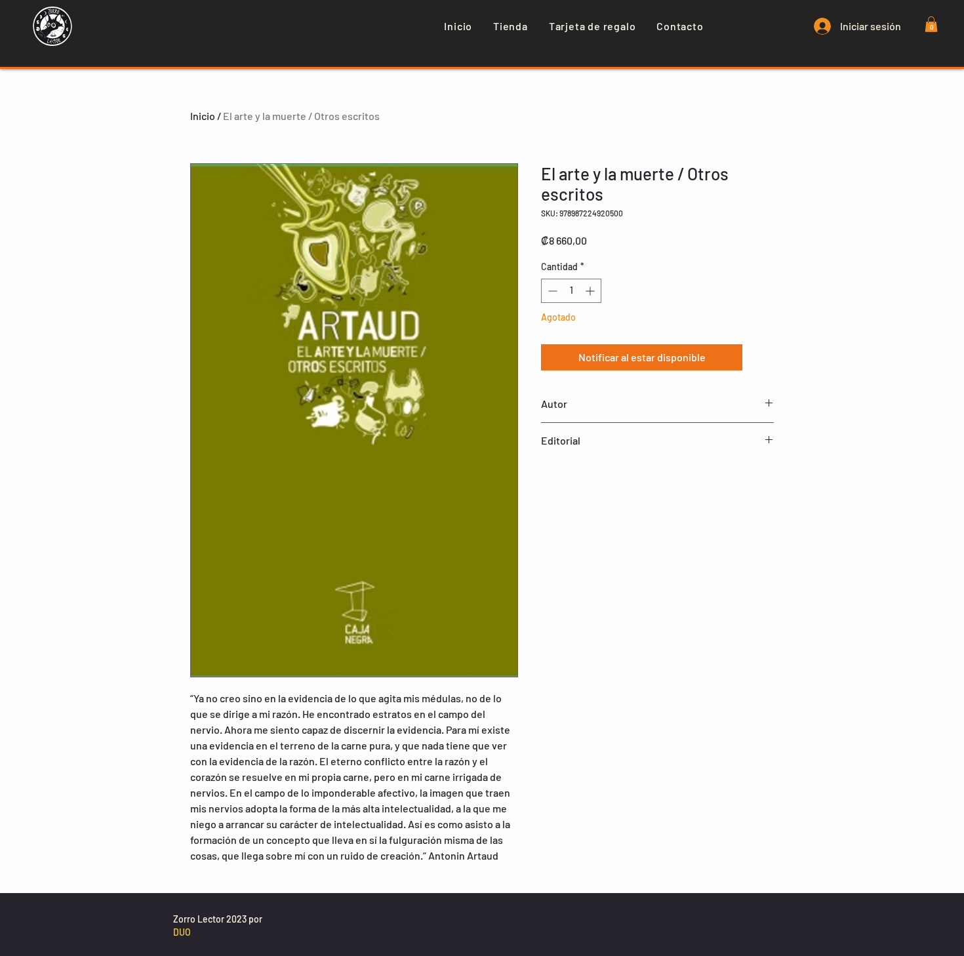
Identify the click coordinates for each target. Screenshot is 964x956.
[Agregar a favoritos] (761, 357)
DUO (182, 932)
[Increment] (591, 290)
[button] (931, 24)
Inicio (202, 116)
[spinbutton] (571, 290)
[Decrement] (551, 290)
